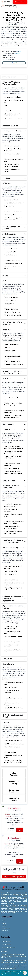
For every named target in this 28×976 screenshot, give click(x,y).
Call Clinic (14, 63)
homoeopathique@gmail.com (8, 947)
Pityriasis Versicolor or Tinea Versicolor (12, 83)
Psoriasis (6, 178)
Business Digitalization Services (18, 974)
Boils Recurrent (9, 234)
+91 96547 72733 (6, 941)
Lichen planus (8, 429)
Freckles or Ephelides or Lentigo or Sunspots (12, 541)
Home (3, 921)
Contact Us (4, 925)
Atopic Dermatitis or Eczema (11, 228)
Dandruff (6, 329)
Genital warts (8, 664)
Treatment (4, 923)
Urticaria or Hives (10, 126)
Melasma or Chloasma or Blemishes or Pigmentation (12, 599)
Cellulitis (6, 183)
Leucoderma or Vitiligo (12, 131)
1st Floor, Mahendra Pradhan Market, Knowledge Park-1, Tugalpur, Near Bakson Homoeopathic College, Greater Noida (13, 956)
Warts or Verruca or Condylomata (10, 486)
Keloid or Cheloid (9, 480)
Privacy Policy (5, 930)
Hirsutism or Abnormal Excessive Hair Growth (12, 372)
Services (5, 23)
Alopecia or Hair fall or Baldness (12, 323)
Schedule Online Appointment (14, 877)
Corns (4, 281)
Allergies (6, 378)
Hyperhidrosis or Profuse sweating (13, 607)
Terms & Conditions (6, 933)
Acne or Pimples (9, 77)
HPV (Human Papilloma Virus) (12, 716)
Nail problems (8, 424)
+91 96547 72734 (6, 944)
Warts (5, 275)
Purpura (5, 722)
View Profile (19, 829)
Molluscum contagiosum (13, 547)
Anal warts (7, 659)
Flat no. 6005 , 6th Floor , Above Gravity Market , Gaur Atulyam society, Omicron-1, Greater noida (14, 961)
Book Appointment (20, 2)
